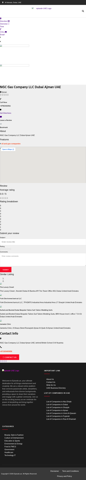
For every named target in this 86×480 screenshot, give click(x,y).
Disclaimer (54, 471)
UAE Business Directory (56, 388)
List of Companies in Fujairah (58, 416)
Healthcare (8, 452)
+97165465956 (6, 351)
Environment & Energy (13, 444)
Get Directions (5, 113)
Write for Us (51, 385)
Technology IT (10, 455)
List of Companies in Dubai (57, 404)
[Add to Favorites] (1, 124)
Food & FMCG (10, 447)
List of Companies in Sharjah (57, 407)
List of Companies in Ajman (57, 410)
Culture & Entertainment (14, 438)
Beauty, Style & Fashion (14, 435)
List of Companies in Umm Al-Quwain (61, 413)
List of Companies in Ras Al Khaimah (61, 419)
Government (9, 449)
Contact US (10, 357)
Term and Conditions (70, 471)
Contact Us (50, 382)
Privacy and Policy (64, 476)
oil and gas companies (10, 144)
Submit (6, 269)
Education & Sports (12, 441)
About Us (50, 379)
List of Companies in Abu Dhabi (58, 402)
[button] (16, 11)
